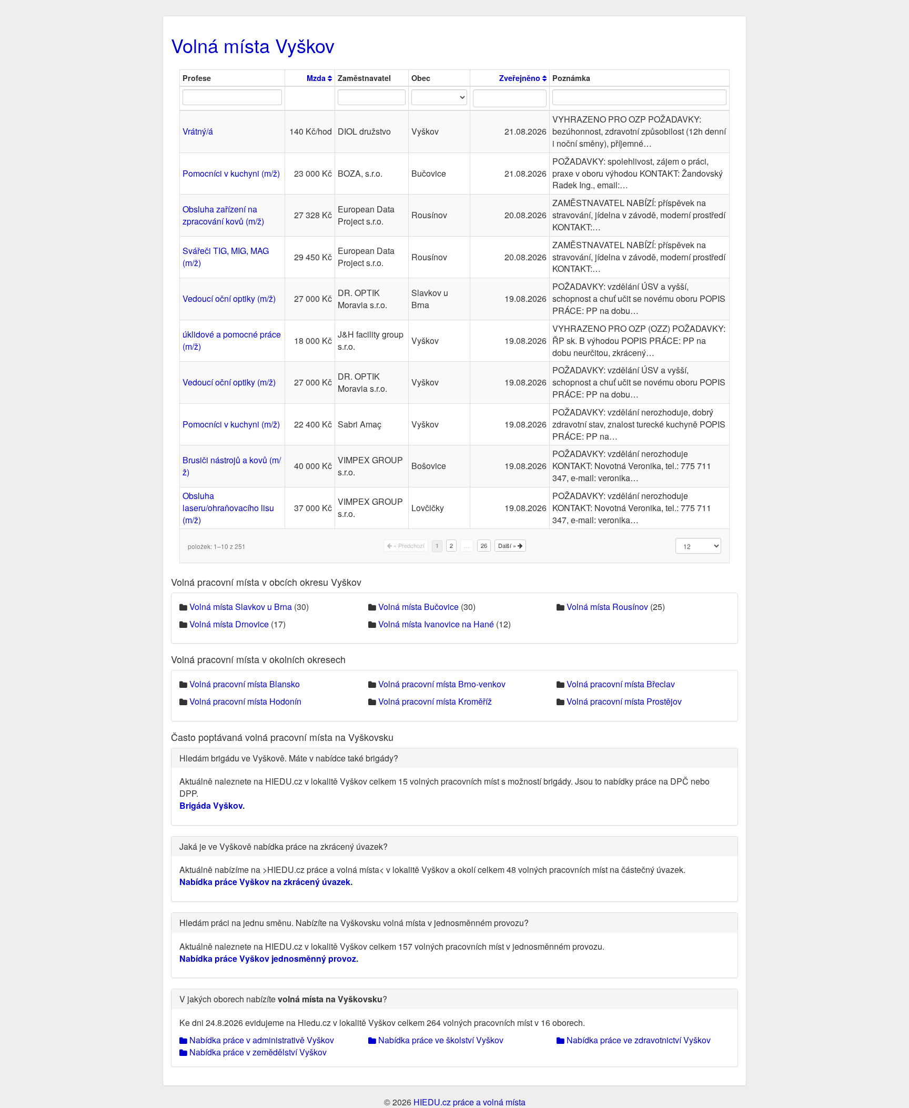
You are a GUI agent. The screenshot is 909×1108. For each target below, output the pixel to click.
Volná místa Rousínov (607, 607)
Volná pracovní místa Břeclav (621, 684)
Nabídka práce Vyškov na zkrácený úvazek (264, 882)
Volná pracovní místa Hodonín (245, 701)
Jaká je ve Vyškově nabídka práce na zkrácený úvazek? (283, 846)
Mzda (317, 78)
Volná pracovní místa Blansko (244, 684)
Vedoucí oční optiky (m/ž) (229, 298)
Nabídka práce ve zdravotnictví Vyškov (637, 1040)
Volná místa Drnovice (229, 624)
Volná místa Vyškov (253, 45)
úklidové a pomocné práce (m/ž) (232, 340)
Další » (508, 545)
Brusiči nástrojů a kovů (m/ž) (232, 466)
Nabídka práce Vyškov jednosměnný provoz (267, 958)
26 (484, 545)
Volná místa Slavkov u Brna (240, 607)
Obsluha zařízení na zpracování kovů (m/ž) (223, 215)
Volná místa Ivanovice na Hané (436, 624)
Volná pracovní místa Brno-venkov (442, 684)
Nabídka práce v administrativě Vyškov (260, 1040)
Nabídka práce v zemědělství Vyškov (257, 1052)
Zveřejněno (520, 78)
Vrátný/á (198, 131)
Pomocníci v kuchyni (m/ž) (231, 173)
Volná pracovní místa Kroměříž (435, 701)
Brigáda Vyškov (211, 805)
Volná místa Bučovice (418, 607)
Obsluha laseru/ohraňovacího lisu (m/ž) (228, 508)
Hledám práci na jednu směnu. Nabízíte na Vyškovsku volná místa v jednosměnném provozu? (354, 923)
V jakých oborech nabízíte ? (283, 999)
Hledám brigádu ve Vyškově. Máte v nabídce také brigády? (288, 758)
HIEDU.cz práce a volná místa (469, 1102)
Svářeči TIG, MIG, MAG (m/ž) (226, 257)
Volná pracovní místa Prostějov (624, 701)
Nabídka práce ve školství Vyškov (439, 1040)
